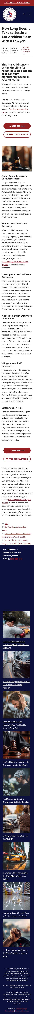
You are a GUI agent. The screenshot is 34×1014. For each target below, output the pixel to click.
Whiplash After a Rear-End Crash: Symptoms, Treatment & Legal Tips (16, 644)
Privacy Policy (9, 1011)
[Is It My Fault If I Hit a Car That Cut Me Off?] (16, 819)
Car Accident (10, 527)
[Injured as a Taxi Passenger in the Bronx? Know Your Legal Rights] (16, 856)
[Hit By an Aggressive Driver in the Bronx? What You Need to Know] (16, 933)
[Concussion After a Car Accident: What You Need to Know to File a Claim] (16, 705)
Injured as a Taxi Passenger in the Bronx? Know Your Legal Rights (15, 876)
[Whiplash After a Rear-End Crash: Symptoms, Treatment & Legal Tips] (16, 625)
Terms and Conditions (22, 1011)
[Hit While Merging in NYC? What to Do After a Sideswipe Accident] (16, 665)
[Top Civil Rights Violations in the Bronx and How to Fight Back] (16, 745)
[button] (23, 14)
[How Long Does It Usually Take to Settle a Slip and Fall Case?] (16, 896)
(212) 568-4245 (16, 559)
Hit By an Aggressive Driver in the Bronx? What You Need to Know (15, 953)
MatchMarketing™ (21, 1008)
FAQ (6, 523)
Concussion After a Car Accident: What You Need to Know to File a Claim (14, 725)
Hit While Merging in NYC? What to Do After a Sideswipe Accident (16, 684)
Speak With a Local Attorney (17, 3)
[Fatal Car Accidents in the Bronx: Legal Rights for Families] (16, 782)
